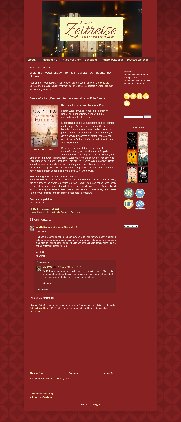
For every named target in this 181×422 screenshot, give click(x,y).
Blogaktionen (91, 60)
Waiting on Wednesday (71, 212)
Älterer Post (109, 373)
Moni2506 (47, 267)
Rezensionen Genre (71, 60)
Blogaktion (41, 212)
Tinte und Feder (47, 149)
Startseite (32, 60)
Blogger (96, 404)
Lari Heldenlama (44, 227)
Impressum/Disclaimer (112, 60)
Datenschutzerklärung (137, 60)
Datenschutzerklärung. (40, 308)
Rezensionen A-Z (49, 60)
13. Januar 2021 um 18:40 (65, 227)
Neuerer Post (36, 373)
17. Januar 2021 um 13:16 (68, 267)
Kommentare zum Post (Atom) (55, 378)
